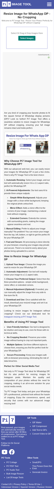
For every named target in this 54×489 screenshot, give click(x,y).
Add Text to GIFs (39, 430)
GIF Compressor (39, 426)
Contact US (6, 484)
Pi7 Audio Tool (12, 470)
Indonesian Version (10, 487)
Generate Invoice (39, 472)
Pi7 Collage (11, 462)
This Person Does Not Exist (42, 467)
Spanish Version (28, 487)
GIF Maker (37, 422)
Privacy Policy (20, 484)
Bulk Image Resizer (15, 474)
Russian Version (44, 487)
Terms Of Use (34, 484)
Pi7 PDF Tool (12, 466)
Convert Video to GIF (41, 434)
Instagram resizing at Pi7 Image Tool (20, 317)
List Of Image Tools (14, 477)
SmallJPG (36, 462)
